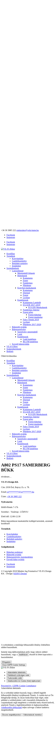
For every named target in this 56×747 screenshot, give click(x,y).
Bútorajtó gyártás (19, 327)
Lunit (19, 334)
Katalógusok (22, 300)
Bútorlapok (22, 275)
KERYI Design (20, 573)
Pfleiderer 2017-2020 (32, 324)
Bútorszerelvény (19, 329)
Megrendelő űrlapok (26, 273)
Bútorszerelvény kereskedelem (20, 557)
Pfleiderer (27, 285)
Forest (25, 295)
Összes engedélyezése (11, 715)
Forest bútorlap (34, 315)
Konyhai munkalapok (26, 288)
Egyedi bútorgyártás (20, 344)
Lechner (26, 297)
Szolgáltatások (13, 268)
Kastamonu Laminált (32, 302)
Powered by (18, 686)
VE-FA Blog (12, 346)
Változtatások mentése (32, 715)
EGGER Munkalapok (37, 307)
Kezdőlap (11, 253)
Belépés (10, 351)
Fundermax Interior (31, 310)
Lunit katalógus (29, 339)
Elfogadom (6, 662)
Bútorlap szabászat (15, 552)
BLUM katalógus (30, 341)
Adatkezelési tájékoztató (11, 707)
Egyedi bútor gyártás (15, 559)
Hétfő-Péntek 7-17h (9, 507)
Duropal (26, 293)
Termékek (11, 256)
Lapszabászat (17, 271)
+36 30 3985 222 (14, 496)
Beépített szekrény (20, 263)
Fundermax (28, 283)
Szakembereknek (14, 349)
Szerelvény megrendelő (27, 332)
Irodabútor (16, 266)
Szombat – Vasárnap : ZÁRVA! (14, 512)
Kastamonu (28, 278)
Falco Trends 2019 (31, 319)
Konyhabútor (17, 258)
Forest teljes (28, 312)
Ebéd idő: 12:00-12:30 (10, 516)
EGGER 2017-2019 (31, 305)
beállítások (23, 655)
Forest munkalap (35, 317)
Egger (25, 280)
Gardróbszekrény (19, 261)
